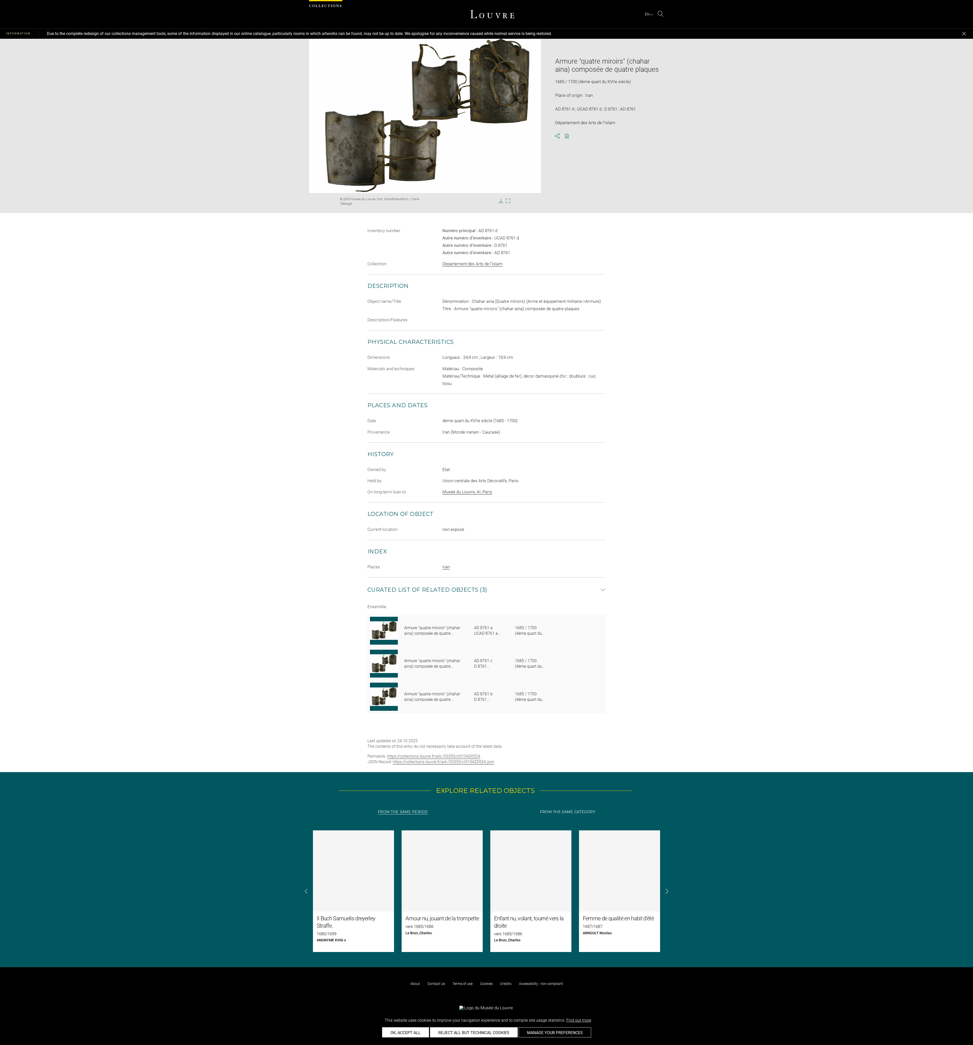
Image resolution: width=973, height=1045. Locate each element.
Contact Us (436, 984)
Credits (505, 984)
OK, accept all (405, 1032)
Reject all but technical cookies (473, 1032)
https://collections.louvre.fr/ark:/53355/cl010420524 (433, 756)
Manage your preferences (555, 1032)
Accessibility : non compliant (541, 984)
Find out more (578, 1020)
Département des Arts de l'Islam (472, 263)
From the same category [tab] (567, 812)
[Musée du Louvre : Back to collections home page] (492, 14)
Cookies (486, 984)
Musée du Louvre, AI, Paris (467, 491)
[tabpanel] (486, 891)
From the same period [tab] (403, 812)
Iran (446, 566)
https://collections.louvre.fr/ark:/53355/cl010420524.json (443, 761)
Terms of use (463, 984)
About (415, 984)
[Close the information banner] (964, 34)
